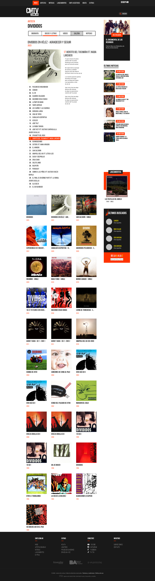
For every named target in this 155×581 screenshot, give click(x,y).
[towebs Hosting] (58, 562)
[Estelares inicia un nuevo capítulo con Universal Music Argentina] (109, 125)
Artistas (43, 3)
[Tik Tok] (125, 2)
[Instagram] (124, 2)
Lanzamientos (61, 3)
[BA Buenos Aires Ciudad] (75, 562)
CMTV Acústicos (74, 3)
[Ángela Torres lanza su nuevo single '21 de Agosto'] (109, 112)
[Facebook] (127, 2)
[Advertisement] (117, 156)
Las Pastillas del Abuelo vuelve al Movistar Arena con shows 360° (122, 76)
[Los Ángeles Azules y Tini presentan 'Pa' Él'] (109, 100)
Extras (91, 3)
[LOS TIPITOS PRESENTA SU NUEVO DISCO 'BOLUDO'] (109, 87)
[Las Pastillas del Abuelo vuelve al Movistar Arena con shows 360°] (109, 75)
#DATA (85, 3)
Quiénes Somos (118, 544)
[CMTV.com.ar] (33, 12)
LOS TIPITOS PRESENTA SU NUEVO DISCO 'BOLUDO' (121, 87)
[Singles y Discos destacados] (117, 27)
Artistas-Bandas (40, 547)
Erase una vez (66, 552)
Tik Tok (92, 552)
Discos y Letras (51, 33)
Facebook (93, 550)
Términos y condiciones (88, 573)
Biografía (35, 33)
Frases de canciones (67, 550)
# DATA (63, 544)
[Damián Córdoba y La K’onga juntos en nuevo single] (109, 137)
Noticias (51, 3)
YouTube (92, 544)
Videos (65, 33)
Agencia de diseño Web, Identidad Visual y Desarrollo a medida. (79, 576)
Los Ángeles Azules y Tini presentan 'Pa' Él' (122, 100)
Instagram (93, 547)
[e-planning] (94, 562)
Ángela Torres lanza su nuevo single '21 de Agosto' (123, 112)
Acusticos (64, 547)
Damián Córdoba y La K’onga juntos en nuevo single (122, 138)
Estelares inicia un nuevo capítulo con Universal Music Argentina (122, 125)
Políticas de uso (99, 573)
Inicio (35, 3)
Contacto (117, 547)
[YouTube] (122, 2)
